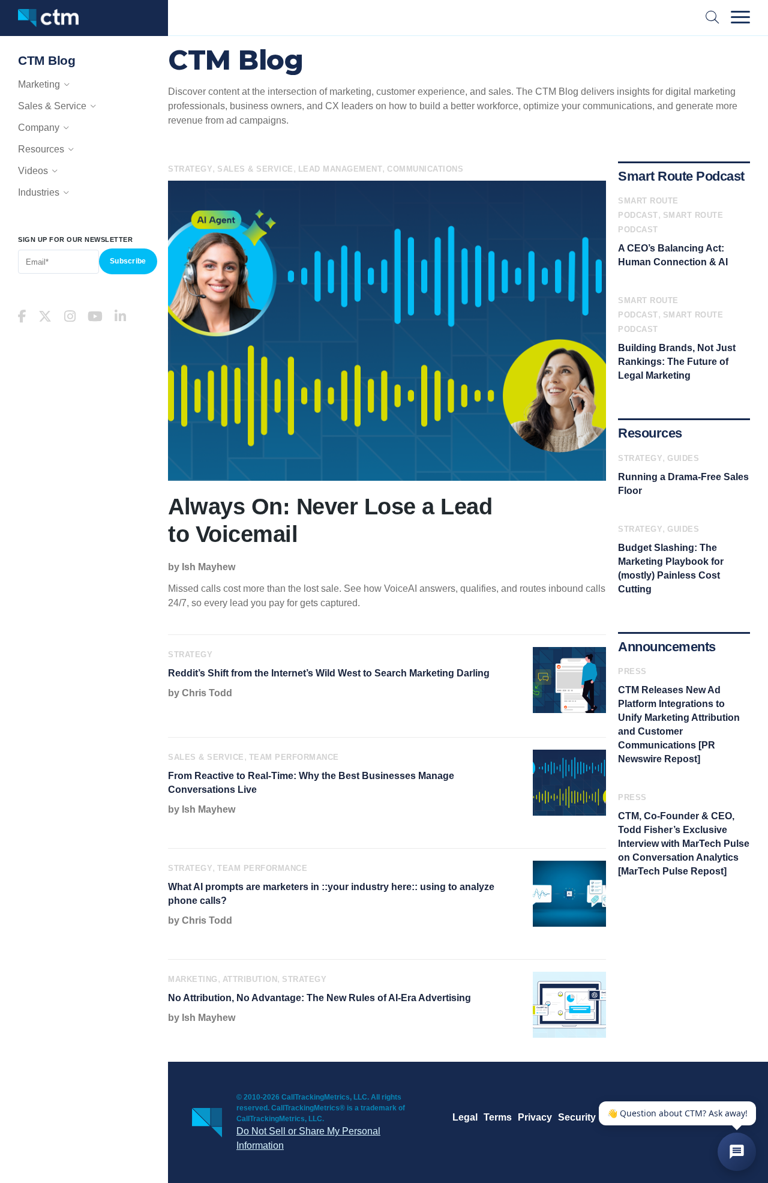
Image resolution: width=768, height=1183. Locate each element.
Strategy (190, 168)
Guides (683, 458)
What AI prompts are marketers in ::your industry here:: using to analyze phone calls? (331, 894)
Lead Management (340, 168)
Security (577, 1117)
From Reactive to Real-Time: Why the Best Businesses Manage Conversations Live (311, 783)
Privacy (535, 1117)
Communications (425, 168)
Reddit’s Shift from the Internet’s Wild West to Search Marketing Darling (329, 673)
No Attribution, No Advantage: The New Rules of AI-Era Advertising (319, 998)
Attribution (250, 979)
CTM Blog (46, 60)
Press (632, 671)
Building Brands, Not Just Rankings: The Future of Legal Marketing (677, 362)
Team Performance (294, 757)
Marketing (193, 979)
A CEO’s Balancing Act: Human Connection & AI (673, 255)
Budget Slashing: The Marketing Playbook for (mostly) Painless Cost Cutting (671, 568)
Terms (498, 1117)
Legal (465, 1117)
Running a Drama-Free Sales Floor (683, 484)
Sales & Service (255, 168)
